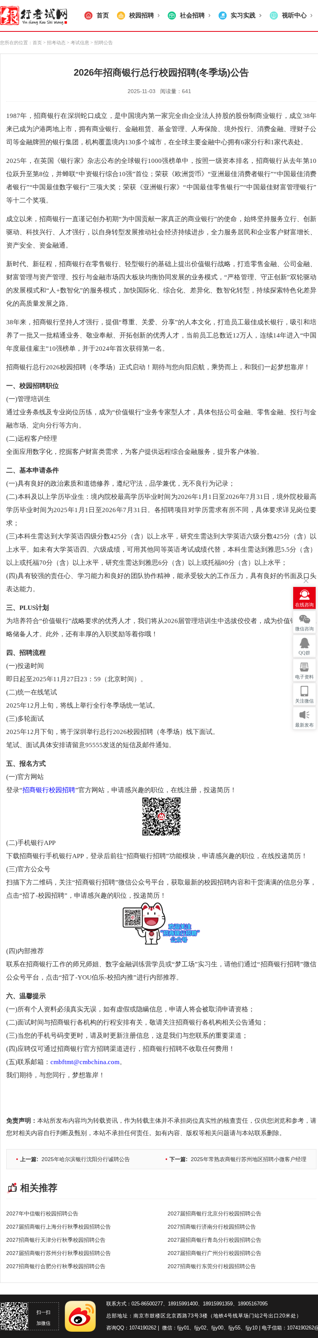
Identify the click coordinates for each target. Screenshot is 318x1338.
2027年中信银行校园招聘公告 (42, 1213)
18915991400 (183, 1304)
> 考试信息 (77, 42)
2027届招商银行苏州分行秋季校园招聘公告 (58, 1253)
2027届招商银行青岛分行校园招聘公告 (214, 1240)
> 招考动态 (54, 42)
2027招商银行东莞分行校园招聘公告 (212, 1266)
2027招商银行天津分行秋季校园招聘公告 (55, 1240)
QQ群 (304, 653)
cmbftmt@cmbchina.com (84, 1062)
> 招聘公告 (101, 42)
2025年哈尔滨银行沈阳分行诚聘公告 (75, 1159)
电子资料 (304, 677)
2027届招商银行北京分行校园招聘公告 (214, 1213)
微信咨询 (304, 629)
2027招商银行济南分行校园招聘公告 (212, 1227)
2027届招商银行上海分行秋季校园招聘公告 (58, 1227)
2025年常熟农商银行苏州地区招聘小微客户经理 (237, 1159)
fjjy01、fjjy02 (191, 1328)
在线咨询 (304, 605)
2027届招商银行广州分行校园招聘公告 (214, 1253)
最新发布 (304, 725)
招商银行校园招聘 (48, 790)
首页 (37, 42)
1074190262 (142, 1328)
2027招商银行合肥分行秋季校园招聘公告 (55, 1266)
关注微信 (304, 701)
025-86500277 (147, 1304)
